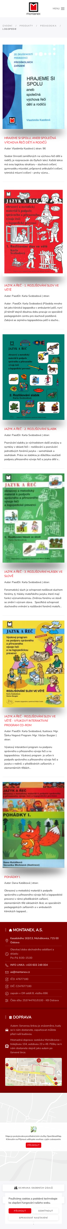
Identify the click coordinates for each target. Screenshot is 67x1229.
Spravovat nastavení (33, 1217)
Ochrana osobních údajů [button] (35, 1187)
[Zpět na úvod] (33, 8)
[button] (59, 8)
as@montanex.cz (20, 972)
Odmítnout (45, 1210)
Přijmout (33, 1145)
